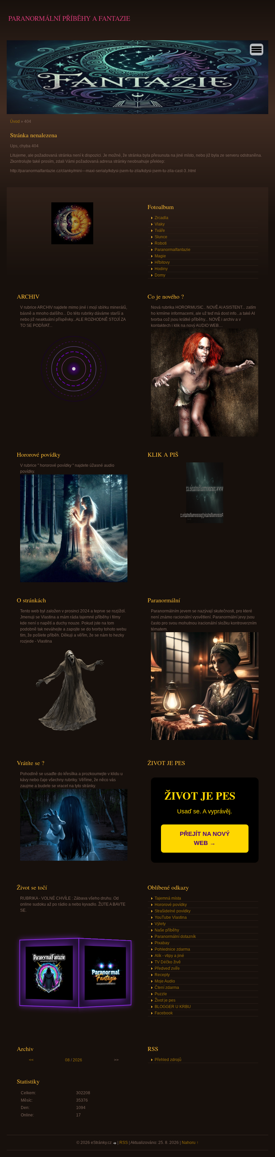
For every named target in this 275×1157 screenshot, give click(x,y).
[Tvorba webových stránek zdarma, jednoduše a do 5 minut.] (115, 1143)
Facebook (164, 1013)
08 (67, 1060)
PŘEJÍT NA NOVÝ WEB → (205, 838)
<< (31, 1060)
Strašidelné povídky (172, 911)
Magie (160, 256)
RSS (123, 1142)
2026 (77, 1060)
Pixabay (162, 943)
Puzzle (161, 994)
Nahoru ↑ (190, 1142)
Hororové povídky (171, 904)
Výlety (160, 923)
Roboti (161, 243)
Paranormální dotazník (175, 936)
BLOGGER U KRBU (173, 1006)
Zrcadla (161, 217)
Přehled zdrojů (168, 1059)
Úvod (15, 121)
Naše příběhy (167, 930)
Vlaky (160, 224)
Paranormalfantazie (172, 249)
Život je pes (165, 1000)
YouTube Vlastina (171, 917)
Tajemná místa (168, 898)
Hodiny (161, 268)
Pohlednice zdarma (172, 949)
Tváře (160, 230)
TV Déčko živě (168, 962)
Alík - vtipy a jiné (169, 955)
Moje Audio (165, 981)
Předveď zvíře (167, 968)
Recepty (162, 974)
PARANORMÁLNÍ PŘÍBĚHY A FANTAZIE (69, 18)
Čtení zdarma (167, 987)
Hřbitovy (162, 262)
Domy (160, 275)
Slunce (161, 237)
